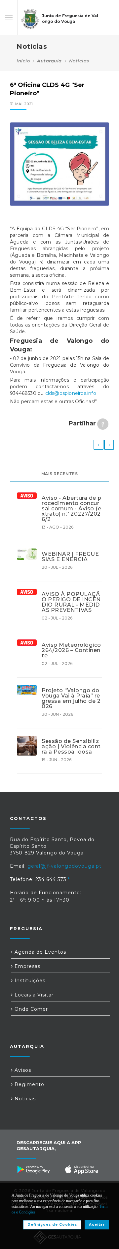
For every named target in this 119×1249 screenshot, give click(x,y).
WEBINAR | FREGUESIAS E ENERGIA (70, 556)
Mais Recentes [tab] (59, 473)
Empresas (26, 966)
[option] (59, 164)
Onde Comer (30, 1009)
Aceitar (97, 1224)
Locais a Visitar (33, 995)
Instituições (29, 981)
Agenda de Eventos (39, 952)
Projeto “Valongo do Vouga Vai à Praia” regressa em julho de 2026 (71, 698)
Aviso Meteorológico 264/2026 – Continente (71, 650)
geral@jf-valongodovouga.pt (64, 866)
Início (23, 60)
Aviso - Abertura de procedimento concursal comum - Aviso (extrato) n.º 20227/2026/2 (71, 508)
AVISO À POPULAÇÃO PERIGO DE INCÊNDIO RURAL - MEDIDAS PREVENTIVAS (71, 602)
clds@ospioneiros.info (70, 393)
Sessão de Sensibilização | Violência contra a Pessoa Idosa (71, 747)
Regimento (28, 1084)
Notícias (79, 60)
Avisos (22, 1070)
